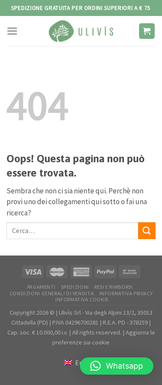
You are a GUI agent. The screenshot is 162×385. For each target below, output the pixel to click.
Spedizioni (75, 287)
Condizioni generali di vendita (52, 293)
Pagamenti (41, 287)
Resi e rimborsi (113, 287)
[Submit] (147, 230)
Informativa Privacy (126, 293)
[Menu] (12, 31)
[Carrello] (147, 31)
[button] (116, 366)
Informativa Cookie (82, 299)
